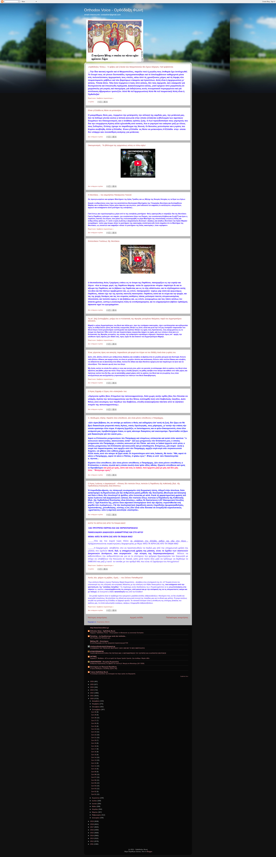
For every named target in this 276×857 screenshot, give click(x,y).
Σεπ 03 (94, 788)
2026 (92, 681)
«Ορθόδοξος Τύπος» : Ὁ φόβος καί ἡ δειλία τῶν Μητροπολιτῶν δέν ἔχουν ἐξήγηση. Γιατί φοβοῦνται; (130, 67)
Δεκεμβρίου (96, 701)
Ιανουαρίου (96, 818)
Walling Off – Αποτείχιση (99, 641)
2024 (92, 687)
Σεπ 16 (94, 752)
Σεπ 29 (94, 715)
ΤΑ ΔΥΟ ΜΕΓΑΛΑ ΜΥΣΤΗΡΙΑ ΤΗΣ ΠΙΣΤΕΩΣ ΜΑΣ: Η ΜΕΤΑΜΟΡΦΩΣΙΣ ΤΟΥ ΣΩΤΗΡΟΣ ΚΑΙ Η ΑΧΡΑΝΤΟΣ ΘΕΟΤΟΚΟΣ (128, 653)
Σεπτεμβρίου (96, 709)
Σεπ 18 (94, 746)
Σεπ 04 (94, 786)
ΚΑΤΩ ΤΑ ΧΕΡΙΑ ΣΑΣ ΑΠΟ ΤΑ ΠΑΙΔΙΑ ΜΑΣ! (107, 523)
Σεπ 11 (93, 766)
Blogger (149, 851)
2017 (92, 827)
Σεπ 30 (94, 712)
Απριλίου (95, 809)
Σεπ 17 (94, 749)
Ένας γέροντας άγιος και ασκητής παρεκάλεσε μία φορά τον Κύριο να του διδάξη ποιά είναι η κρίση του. (132, 352)
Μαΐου (94, 806)
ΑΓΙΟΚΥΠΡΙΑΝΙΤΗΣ (97, 651)
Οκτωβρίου (96, 707)
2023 (92, 690)
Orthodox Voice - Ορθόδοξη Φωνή (113, 10)
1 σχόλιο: (91, 102)
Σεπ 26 (94, 723)
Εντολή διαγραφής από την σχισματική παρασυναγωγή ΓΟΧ (109, 643)
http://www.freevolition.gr (99, 628)
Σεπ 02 (94, 791)
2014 (92, 835)
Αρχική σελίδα (136, 617)
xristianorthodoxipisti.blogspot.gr (102, 646)
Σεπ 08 (94, 774)
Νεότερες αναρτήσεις (97, 617)
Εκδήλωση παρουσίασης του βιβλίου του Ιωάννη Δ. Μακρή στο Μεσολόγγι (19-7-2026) (117, 663)
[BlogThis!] (101, 102)
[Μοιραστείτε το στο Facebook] (105, 102)
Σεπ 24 (94, 729)
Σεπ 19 (94, 743)
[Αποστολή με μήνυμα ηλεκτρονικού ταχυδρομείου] (98, 102)
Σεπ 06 (94, 780)
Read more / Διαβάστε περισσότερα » (101, 98)
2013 (92, 838)
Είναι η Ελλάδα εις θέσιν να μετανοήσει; (105, 110)
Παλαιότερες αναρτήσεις (177, 617)
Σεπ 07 (94, 777)
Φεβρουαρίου (96, 815)
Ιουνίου (94, 803)
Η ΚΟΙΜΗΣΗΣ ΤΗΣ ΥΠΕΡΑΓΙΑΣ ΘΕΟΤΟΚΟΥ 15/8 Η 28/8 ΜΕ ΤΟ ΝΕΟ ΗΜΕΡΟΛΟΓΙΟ (117, 648)
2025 (92, 684)
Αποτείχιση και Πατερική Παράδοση (103, 667)
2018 (92, 824)
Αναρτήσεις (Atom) (103, 622)
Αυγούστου (96, 798)
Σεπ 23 (94, 732)
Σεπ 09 (94, 772)
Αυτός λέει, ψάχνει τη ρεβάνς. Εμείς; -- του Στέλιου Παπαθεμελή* (115, 578)
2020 (92, 698)
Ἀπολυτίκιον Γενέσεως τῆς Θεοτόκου (103, 241)
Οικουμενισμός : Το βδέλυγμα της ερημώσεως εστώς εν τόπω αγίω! (117, 145)
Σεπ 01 (94, 794)
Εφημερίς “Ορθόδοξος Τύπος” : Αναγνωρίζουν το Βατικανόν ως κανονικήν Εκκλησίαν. (117, 633)
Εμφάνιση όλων (184, 676)
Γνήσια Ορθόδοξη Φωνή (99, 672)
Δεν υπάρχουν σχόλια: (96, 137)
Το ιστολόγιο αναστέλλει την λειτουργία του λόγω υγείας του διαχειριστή (112, 674)
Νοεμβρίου (96, 704)
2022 (92, 693)
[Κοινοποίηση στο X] (103, 102)
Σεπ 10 (94, 769)
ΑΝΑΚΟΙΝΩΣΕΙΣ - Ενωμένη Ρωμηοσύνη (104, 662)
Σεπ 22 (94, 735)
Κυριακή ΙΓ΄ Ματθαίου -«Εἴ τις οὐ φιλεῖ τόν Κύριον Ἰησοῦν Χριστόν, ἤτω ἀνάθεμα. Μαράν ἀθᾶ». (120, 658)
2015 (92, 833)
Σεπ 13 (94, 760)
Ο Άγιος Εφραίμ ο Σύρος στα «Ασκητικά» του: (107, 391)
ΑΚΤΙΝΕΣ (93, 656)
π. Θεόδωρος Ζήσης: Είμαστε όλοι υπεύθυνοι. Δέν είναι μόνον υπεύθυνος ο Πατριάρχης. (126, 418)
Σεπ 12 (94, 763)
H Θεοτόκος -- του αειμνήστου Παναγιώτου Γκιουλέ (110, 195)
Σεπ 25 (94, 726)
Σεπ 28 (94, 718)
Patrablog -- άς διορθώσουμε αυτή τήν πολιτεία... (108, 636)
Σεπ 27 (94, 720)
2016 (92, 830)
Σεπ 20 (94, 740)
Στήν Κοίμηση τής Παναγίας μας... (100, 638)
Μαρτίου (95, 812)
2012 (92, 841)
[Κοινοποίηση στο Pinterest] (107, 102)
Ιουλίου (94, 801)
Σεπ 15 (94, 754)
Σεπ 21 (94, 737)
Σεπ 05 (94, 783)
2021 (92, 696)
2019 (92, 821)
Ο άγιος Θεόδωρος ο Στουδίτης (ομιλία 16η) (103, 668)
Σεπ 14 (94, 757)
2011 (92, 844)
